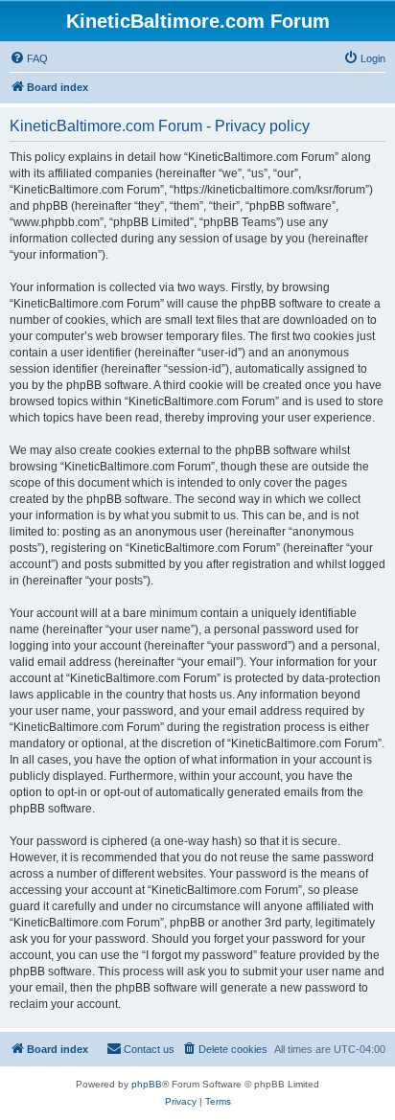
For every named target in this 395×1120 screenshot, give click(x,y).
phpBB (146, 1084)
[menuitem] (29, 58)
